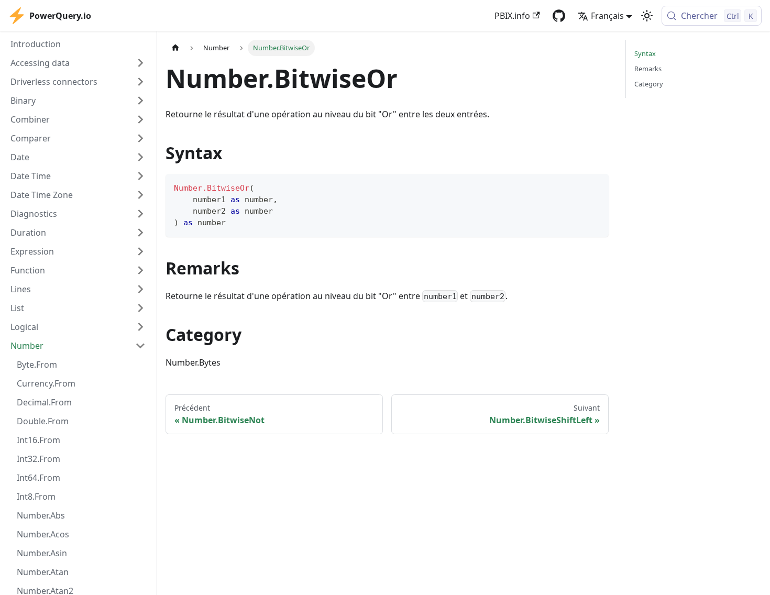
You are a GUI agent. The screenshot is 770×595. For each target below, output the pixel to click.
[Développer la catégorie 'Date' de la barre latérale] (140, 157)
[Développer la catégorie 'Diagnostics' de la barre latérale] (140, 213)
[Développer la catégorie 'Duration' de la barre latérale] (140, 232)
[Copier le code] (595, 186)
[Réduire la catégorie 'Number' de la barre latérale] (140, 345)
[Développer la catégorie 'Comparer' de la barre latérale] (140, 138)
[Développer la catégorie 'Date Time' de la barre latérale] (140, 176)
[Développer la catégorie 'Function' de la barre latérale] (140, 270)
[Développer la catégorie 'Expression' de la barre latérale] (140, 251)
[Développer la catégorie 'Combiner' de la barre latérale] (140, 119)
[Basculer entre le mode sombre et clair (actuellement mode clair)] (647, 15)
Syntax (645, 53)
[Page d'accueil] (175, 48)
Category (648, 84)
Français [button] (607, 15)
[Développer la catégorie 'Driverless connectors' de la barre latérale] (140, 81)
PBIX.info (512, 15)
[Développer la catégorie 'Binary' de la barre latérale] (140, 100)
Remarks (648, 68)
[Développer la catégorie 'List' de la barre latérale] (140, 308)
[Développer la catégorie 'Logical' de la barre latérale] (140, 326)
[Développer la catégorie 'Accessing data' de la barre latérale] (140, 62)
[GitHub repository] (558, 15)
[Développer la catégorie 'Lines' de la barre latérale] (140, 289)
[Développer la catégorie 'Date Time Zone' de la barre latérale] (140, 194)
